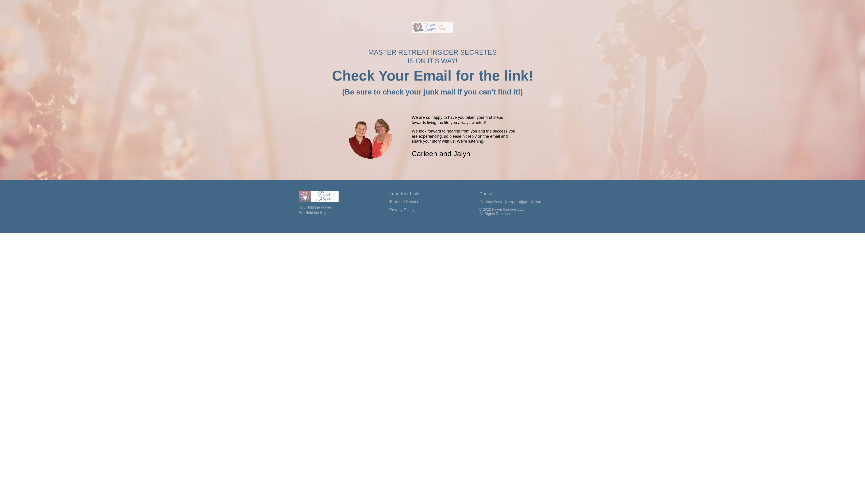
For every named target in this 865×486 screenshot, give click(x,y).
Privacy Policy (401, 209)
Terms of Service (404, 202)
